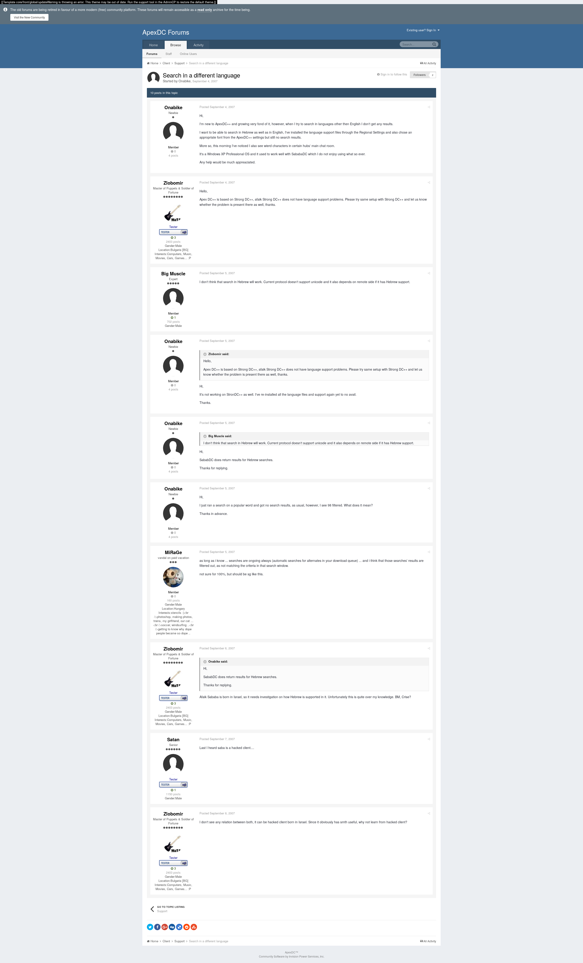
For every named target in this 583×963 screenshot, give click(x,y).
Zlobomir (173, 182)
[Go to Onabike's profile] (153, 78)
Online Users (188, 54)
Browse (175, 45)
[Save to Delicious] (179, 927)
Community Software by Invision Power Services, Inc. (291, 956)
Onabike (185, 81)
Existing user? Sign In (422, 30)
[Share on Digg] (172, 927)
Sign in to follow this (394, 74)
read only (204, 9)
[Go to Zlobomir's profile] (173, 211)
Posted (217, 107)
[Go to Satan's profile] (173, 764)
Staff (169, 54)
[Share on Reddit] (186, 927)
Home (153, 45)
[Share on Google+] (164, 927)
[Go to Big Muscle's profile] (173, 298)
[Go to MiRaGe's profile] (173, 577)
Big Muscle (173, 273)
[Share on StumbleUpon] (194, 927)
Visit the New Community (29, 17)
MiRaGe (173, 552)
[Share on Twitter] (150, 927)
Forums (151, 54)
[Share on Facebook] (157, 927)
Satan (173, 739)
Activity (199, 45)
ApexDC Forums (165, 31)
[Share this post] (429, 107)
